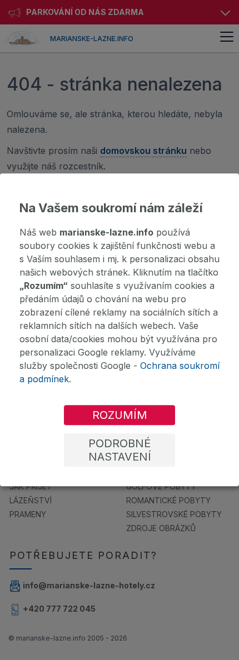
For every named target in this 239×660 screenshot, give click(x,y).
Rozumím (119, 415)
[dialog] (119, 329)
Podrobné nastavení (119, 450)
